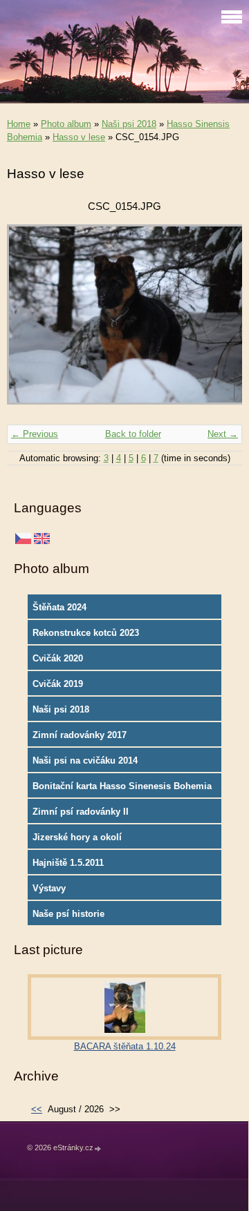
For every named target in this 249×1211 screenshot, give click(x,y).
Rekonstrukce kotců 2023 (86, 633)
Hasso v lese (79, 137)
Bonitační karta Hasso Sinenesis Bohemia (122, 786)
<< (36, 1109)
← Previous (34, 434)
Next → (223, 434)
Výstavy (49, 888)
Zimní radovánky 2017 (80, 735)
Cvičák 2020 (58, 658)
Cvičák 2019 (58, 684)
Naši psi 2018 (129, 124)
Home (18, 124)
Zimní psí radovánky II (81, 811)
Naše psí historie (68, 914)
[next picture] (219, 321)
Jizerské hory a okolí (77, 837)
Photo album (66, 124)
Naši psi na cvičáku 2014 (85, 760)
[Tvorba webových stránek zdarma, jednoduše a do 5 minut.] (98, 1148)
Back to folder (133, 434)
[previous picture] (29, 321)
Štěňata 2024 (59, 607)
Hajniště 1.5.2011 (68, 863)
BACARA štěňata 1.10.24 (125, 1046)
